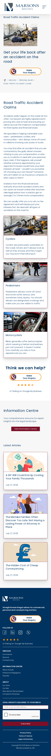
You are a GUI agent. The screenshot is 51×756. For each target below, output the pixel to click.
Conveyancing (8, 660)
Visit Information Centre (25, 428)
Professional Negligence (12, 673)
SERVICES (12, 80)
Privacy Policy (25, 733)
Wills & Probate (8, 670)
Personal (6, 657)
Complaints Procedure (11, 694)
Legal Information (25, 739)
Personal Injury (26, 80)
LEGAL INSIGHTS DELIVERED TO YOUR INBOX (22, 702)
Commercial (7, 654)
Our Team (6, 685)
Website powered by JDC (25, 748)
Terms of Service (25, 736)
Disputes (6, 676)
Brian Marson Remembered (13, 691)
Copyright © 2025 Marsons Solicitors (25, 745)
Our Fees (6, 688)
